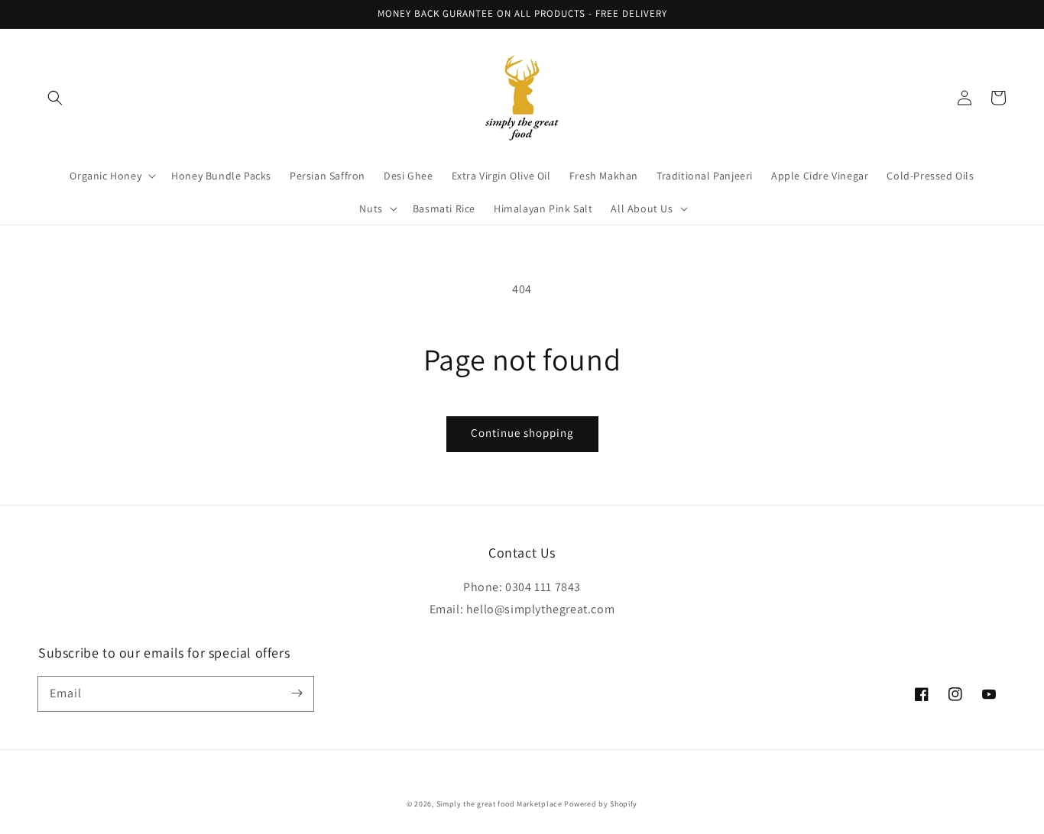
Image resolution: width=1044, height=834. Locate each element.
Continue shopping (522, 432)
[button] (55, 98)
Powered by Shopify (600, 804)
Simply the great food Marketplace (499, 804)
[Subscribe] (296, 693)
